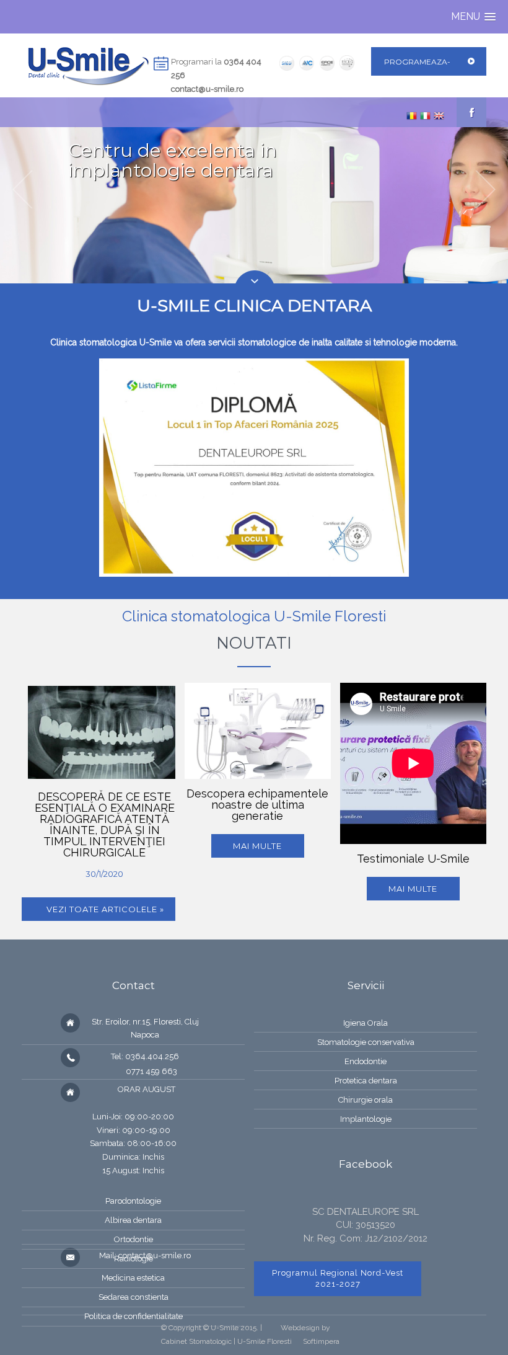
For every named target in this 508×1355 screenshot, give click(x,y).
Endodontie (365, 1061)
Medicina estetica (133, 1277)
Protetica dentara (366, 1080)
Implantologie (366, 1119)
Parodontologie (133, 1201)
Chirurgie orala (365, 1099)
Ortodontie (133, 1239)
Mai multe (257, 846)
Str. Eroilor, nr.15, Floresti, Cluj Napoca (145, 1028)
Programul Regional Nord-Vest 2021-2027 (337, 1278)
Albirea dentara (133, 1220)
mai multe (412, 889)
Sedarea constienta (134, 1297)
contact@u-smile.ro (207, 89)
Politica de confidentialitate (133, 1316)
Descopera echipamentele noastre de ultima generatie (257, 804)
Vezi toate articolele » (105, 909)
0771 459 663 (145, 1071)
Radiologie (133, 1258)
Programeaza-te (417, 75)
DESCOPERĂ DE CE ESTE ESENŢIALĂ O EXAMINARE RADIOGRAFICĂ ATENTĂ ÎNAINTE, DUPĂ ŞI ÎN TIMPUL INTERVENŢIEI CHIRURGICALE (105, 824)
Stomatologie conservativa (365, 1042)
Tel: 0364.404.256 (145, 1056)
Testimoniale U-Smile (413, 858)
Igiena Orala (365, 1023)
